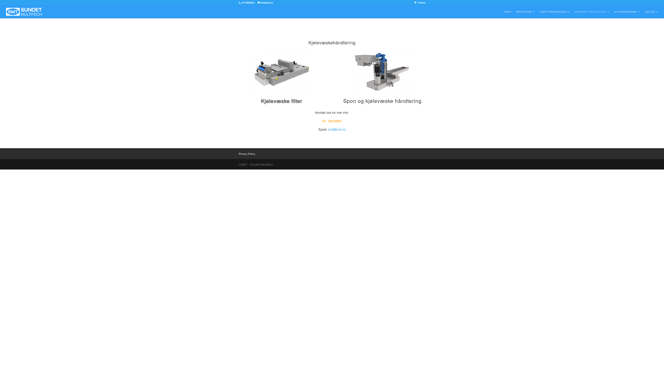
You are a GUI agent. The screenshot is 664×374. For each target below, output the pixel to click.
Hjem (507, 12)
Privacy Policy (247, 153)
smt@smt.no (336, 129)
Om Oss (650, 12)
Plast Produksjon (553, 12)
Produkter (524, 12)
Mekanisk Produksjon (590, 12)
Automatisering (625, 12)
